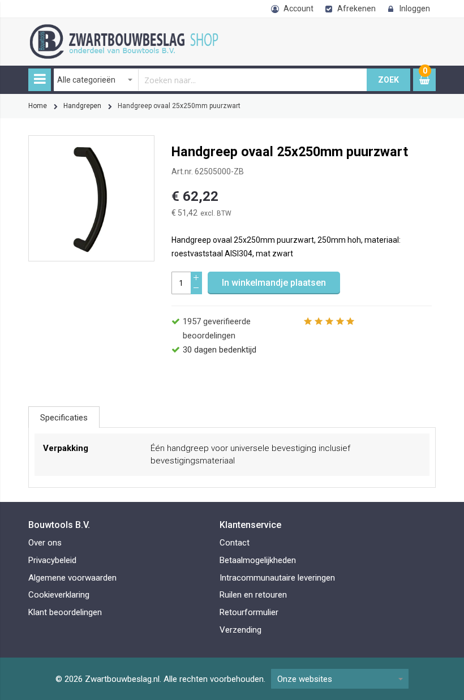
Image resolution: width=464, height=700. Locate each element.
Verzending (240, 630)
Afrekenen (356, 8)
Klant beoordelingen (65, 612)
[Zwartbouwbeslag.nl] (127, 30)
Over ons (45, 543)
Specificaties (64, 418)
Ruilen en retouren (253, 595)
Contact (235, 543)
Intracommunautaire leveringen (277, 578)
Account (298, 8)
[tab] (64, 417)
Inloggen (414, 8)
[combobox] (210, 79)
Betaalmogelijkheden (258, 560)
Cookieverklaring (58, 595)
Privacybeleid (52, 560)
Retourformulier (249, 612)
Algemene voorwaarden (72, 578)
